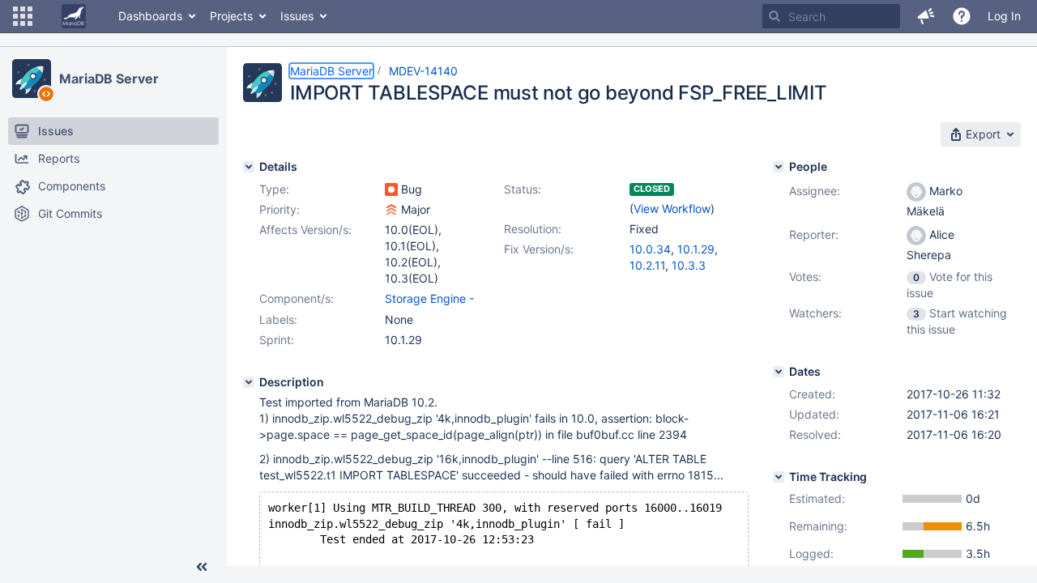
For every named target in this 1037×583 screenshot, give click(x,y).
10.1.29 (696, 249)
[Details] (248, 166)
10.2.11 (647, 265)
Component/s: (296, 298)
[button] (22, 16)
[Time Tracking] (778, 477)
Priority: (279, 209)
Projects (231, 16)
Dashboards (150, 16)
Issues (297, 16)
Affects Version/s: (305, 229)
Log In (1004, 16)
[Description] (248, 382)
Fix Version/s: (539, 249)
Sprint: (276, 340)
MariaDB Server (109, 78)
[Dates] (778, 371)
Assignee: (814, 191)
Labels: (278, 319)
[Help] (961, 16)
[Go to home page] (73, 16)
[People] (778, 166)
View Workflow (672, 208)
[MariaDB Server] (31, 78)
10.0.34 (650, 249)
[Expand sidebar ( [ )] (202, 567)
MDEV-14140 (423, 71)
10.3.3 (689, 265)
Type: (274, 189)
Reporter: (814, 234)
